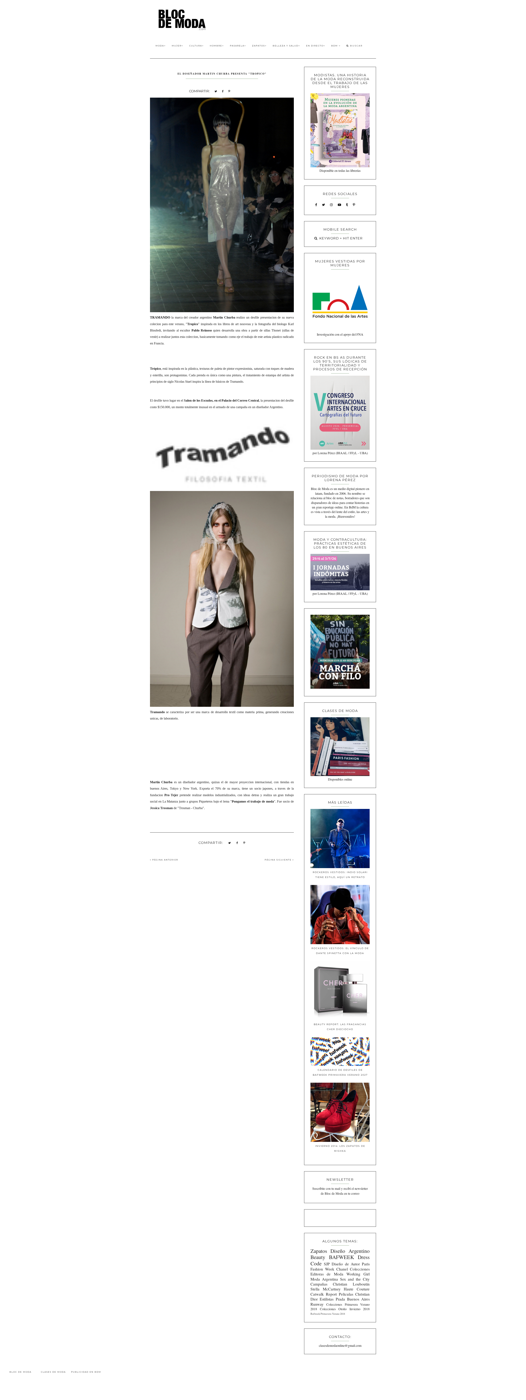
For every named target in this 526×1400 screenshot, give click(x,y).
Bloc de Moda (20, 1372)
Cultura (195, 45)
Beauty (317, 1256)
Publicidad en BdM (86, 1372)
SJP (327, 1263)
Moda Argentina (324, 1279)
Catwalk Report (323, 1294)
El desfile (156, 400)
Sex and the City (355, 1279)
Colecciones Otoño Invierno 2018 (345, 1309)
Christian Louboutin (351, 1284)
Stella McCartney (325, 1288)
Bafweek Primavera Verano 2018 (327, 1314)
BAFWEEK (341, 1256)
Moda (160, 45)
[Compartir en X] (216, 91)
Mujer (176, 45)
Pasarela (237, 45)
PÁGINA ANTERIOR (164, 859)
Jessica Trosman (161, 808)
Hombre (216, 45)
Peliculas (346, 1294)
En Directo (314, 45)
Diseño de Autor (346, 1263)
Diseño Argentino (350, 1250)
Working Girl (358, 1273)
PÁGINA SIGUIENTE (279, 859)
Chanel (342, 1269)
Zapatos (258, 45)
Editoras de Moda (326, 1273)
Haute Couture (357, 1288)
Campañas (318, 1284)
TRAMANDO (160, 317)
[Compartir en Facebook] (222, 91)
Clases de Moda (53, 1372)
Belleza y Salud (285, 45)
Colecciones (360, 1269)
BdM (335, 45)
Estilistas (326, 1299)
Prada (340, 1299)
